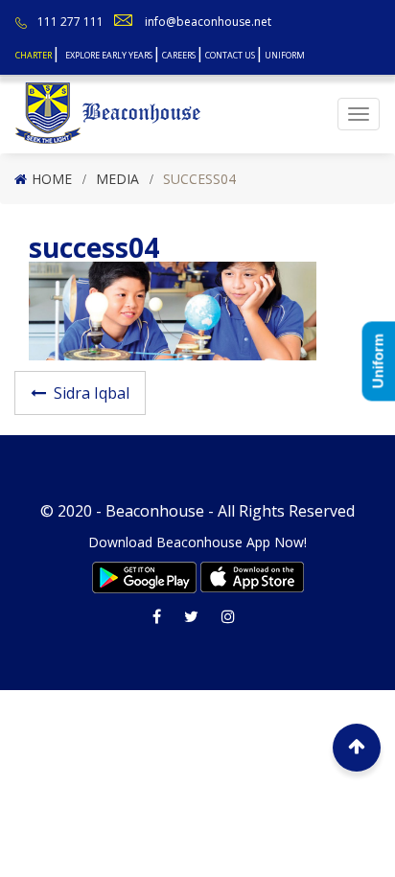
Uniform (285, 55)
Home (52, 179)
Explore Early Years (108, 55)
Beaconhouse (154, 510)
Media (117, 179)
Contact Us (230, 55)
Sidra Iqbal (91, 393)
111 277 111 (70, 21)
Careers (179, 55)
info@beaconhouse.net (208, 21)
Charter (33, 55)
